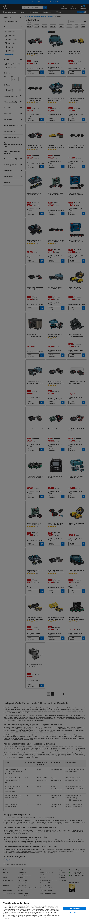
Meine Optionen (74, 913)
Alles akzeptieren (74, 908)
